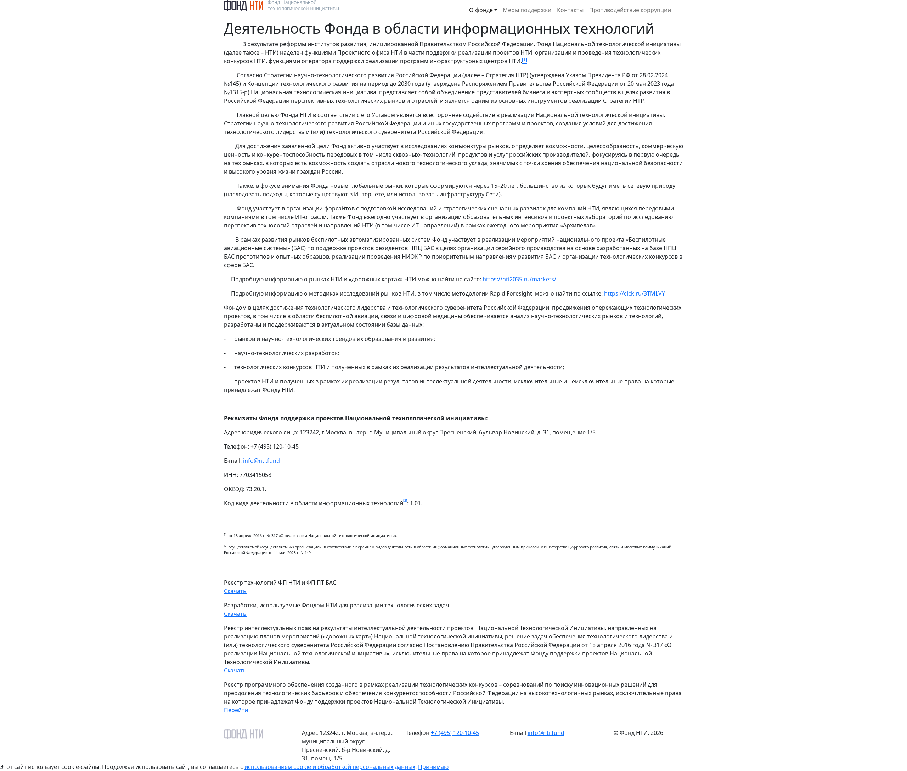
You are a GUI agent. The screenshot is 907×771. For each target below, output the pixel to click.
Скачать (235, 591)
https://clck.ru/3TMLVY (634, 293)
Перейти (236, 710)
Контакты (570, 10)
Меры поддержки (527, 10)
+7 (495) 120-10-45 (455, 733)
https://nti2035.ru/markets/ (519, 279)
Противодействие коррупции (630, 10)
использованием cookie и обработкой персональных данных (329, 767)
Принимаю (433, 767)
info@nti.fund (261, 461)
